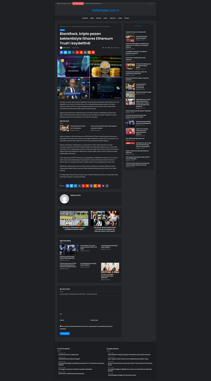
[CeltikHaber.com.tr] (105, 10)
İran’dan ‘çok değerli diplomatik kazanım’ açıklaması (107, 276)
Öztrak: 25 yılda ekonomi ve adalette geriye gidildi (143, 65)
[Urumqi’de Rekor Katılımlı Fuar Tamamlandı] (64, 128)
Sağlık (105, 18)
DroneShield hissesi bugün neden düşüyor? (88, 264)
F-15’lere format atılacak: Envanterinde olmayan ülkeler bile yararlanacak (137, 164)
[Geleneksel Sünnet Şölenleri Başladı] (130, 39)
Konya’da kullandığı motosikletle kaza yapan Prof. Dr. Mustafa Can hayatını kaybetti (106, 3)
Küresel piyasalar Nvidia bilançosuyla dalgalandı (67, 257)
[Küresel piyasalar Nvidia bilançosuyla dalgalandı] (69, 250)
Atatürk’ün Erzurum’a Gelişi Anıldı (136, 32)
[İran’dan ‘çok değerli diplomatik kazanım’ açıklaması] (110, 268)
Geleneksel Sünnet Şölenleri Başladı (141, 37)
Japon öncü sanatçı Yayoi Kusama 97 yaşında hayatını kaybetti (142, 131)
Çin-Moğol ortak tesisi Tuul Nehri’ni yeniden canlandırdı (136, 52)
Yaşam (120, 18)
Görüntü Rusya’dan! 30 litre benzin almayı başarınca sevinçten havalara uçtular (68, 265)
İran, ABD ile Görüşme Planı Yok (135, 138)
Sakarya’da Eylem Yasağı (143, 92)
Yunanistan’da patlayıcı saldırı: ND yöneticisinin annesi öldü (136, 72)
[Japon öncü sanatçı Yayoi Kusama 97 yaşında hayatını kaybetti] (130, 131)
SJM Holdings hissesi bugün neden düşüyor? (109, 246)
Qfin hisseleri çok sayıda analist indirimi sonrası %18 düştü (88, 247)
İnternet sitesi (94, 320)
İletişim (126, 18)
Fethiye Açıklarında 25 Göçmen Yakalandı (138, 111)
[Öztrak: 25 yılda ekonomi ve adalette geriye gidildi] (130, 66)
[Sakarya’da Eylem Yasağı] (130, 94)
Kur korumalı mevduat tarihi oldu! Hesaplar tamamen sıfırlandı (136, 116)
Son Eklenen (138, 26)
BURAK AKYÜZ (66, 47)
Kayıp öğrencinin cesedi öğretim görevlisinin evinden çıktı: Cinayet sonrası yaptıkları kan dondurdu (143, 103)
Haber (92, 18)
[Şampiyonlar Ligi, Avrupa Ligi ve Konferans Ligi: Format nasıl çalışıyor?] (130, 143)
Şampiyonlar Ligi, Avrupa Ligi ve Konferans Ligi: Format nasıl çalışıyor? (143, 144)
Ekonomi (98, 18)
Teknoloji (113, 18)
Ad (61, 314)
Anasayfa (85, 18)
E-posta (62, 320)
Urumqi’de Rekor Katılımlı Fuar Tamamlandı (141, 86)
